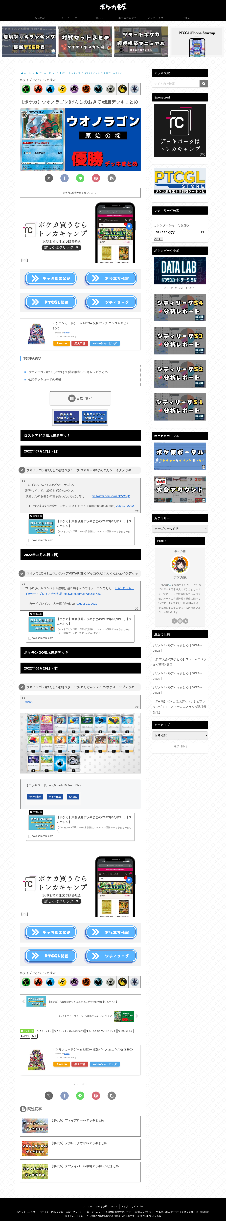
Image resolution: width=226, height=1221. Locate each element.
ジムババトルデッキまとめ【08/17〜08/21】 (177, 690)
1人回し (73, 796)
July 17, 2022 (125, 505)
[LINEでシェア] (80, 178)
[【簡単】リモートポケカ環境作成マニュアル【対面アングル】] (141, 41)
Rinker (66, 333)
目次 (79, 398)
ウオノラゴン (45, 1031)
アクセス (158, 238)
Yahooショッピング (105, 343)
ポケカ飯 (180, 577)
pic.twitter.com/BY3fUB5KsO (82, 594)
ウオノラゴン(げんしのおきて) (70, 1031)
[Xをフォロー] (174, 621)
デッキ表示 (35, 796)
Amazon (61, 343)
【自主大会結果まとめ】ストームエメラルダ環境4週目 (179, 662)
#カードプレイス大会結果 (45, 594)
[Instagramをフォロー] (180, 621)
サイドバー (137, 1206)
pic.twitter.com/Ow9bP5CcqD (111, 496)
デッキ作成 (55, 796)
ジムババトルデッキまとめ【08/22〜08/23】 (177, 676)
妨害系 (26, 1036)
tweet (28, 701)
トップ (124, 1206)
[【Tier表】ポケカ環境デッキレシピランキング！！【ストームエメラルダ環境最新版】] (29, 41)
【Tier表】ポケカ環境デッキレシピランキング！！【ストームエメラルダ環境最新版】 (179, 707)
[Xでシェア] (49, 178)
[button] (112, 178)
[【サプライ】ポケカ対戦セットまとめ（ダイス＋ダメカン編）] (85, 41)
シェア (114, 1206)
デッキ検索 (101, 1206)
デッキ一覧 (28, 1031)
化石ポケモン (127, 1031)
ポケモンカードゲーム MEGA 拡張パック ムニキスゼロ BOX (93, 1049)
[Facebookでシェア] (64, 178)
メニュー (87, 1206)
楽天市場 (79, 343)
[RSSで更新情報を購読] (185, 621)
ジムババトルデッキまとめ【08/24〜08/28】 (177, 648)
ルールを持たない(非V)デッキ (102, 1031)
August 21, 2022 (86, 603)
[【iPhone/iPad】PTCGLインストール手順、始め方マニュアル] (197, 41)
